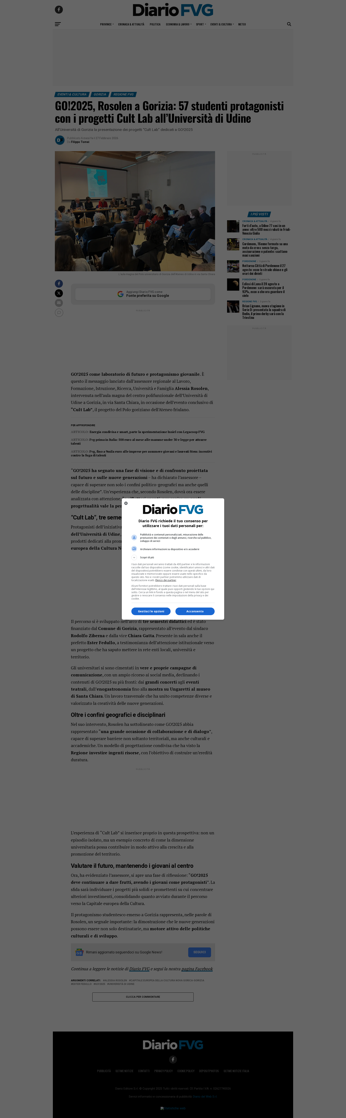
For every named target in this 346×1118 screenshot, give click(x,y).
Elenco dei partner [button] (165, 580)
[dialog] (173, 559)
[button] (173, 557)
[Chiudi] (126, 503)
